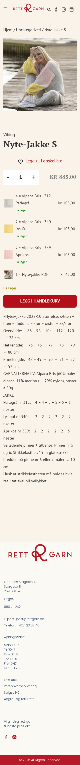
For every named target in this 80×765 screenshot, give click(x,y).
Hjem (7, 29)
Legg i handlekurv (40, 301)
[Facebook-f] (6, 737)
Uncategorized (28, 29)
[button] (49, 9)
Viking (9, 134)
